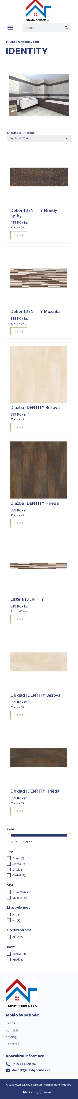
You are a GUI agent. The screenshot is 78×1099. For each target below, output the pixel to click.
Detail (18, 235)
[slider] (9, 835)
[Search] (66, 27)
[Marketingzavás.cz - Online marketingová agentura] (39, 1093)
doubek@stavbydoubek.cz (31, 1070)
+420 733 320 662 (24, 1064)
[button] (10, 27)
